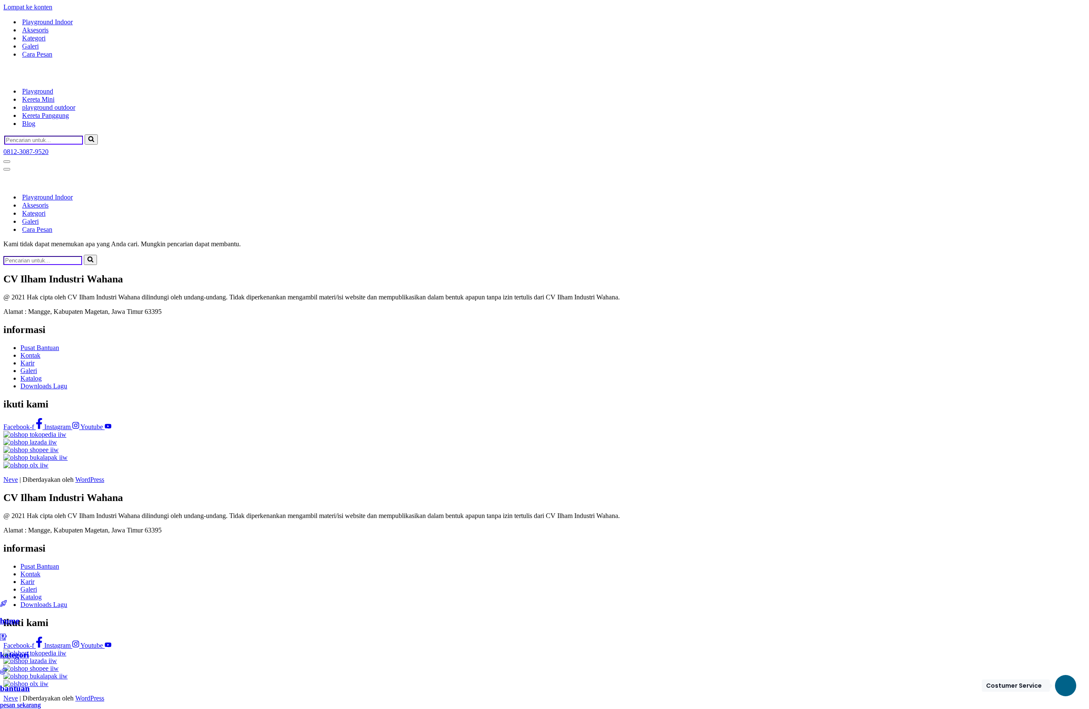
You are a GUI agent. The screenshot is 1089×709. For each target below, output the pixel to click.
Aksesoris (35, 30)
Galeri (30, 46)
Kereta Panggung (45, 115)
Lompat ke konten (27, 7)
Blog (28, 123)
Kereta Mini (38, 99)
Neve (10, 479)
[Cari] (91, 139)
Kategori (34, 38)
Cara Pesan (37, 54)
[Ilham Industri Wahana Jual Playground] (45, 76)
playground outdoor (48, 107)
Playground (37, 91)
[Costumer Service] (1065, 685)
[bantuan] (3, 672)
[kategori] (3, 638)
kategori (14, 654)
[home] (3, 604)
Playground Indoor (47, 22)
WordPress (89, 479)
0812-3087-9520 (25, 151)
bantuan (15, 688)
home (9, 620)
